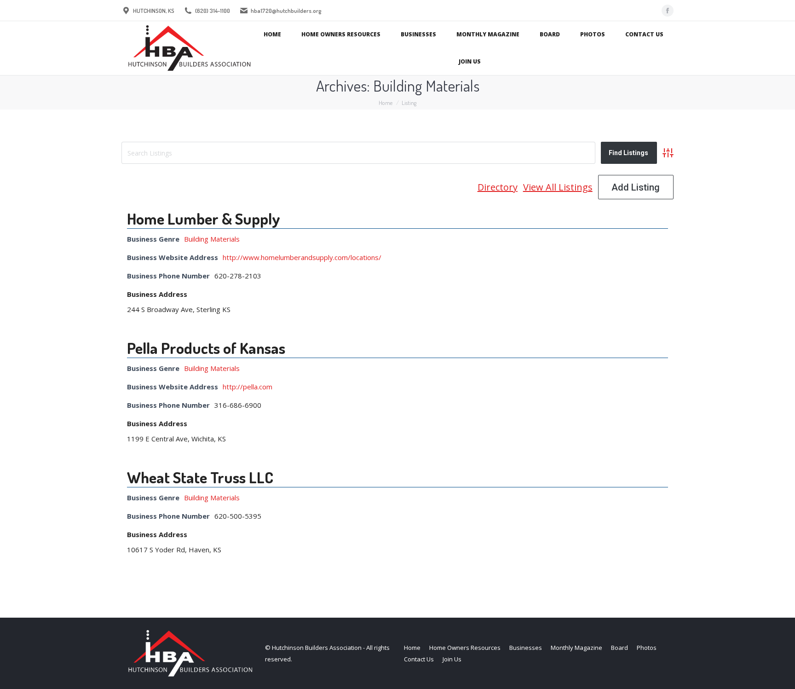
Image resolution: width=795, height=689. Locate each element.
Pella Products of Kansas (206, 348)
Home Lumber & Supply (203, 218)
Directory (498, 187)
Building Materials (212, 238)
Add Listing (635, 187)
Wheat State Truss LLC (200, 477)
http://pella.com (247, 386)
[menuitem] (272, 34)
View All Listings (558, 187)
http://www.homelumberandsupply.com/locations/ (302, 257)
